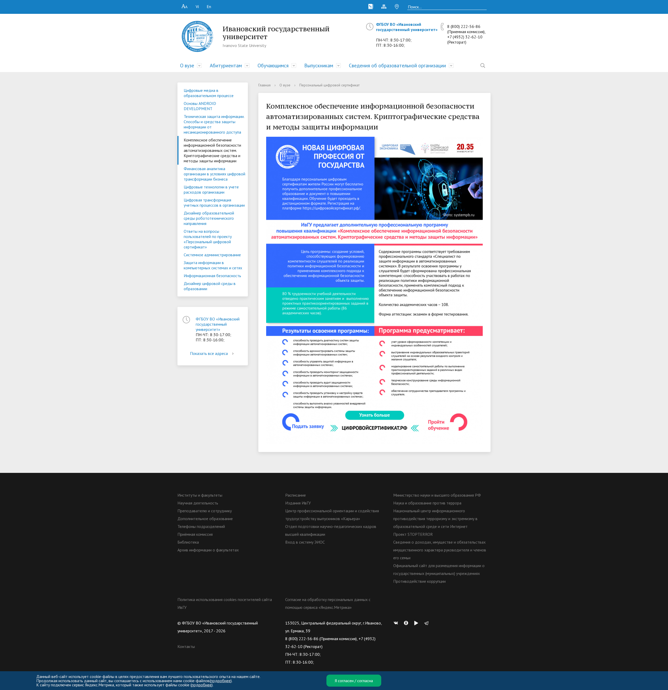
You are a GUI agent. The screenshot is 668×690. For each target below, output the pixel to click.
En (209, 6)
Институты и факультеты (199, 495)
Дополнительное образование (205, 518)
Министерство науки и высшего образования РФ (437, 495)
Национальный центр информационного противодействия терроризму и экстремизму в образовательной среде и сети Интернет (435, 518)
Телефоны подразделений (201, 526)
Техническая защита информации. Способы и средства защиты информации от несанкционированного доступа (214, 124)
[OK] (407, 623)
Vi (197, 6)
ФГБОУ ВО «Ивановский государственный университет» (407, 27)
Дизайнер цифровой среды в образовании (210, 286)
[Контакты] (370, 6)
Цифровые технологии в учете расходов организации (211, 189)
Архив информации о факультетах (208, 549)
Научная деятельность (197, 502)
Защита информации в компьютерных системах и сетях (213, 265)
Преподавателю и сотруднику (204, 510)
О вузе (187, 65)
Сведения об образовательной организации (397, 65)
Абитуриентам (226, 65)
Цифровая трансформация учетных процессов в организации (214, 202)
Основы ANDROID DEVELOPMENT (200, 106)
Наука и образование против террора (427, 502)
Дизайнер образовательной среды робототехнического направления (209, 218)
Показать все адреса (209, 353)
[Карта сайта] (383, 6)
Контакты (186, 646)
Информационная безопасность (212, 275)
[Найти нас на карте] (396, 6)
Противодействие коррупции (419, 581)
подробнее (221, 680)
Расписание (295, 495)
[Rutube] (417, 623)
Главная (264, 85)
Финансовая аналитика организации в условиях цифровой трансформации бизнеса (214, 174)
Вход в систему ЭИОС (305, 542)
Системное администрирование (212, 254)
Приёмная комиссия (195, 534)
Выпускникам (318, 65)
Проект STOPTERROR (413, 534)
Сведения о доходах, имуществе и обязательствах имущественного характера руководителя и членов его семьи (439, 549)
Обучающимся (273, 65)
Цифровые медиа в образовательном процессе (209, 93)
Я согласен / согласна (354, 680)
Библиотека (188, 542)
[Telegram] (428, 623)
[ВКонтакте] (397, 623)
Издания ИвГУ (298, 502)
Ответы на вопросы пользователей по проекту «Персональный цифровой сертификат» (208, 239)
